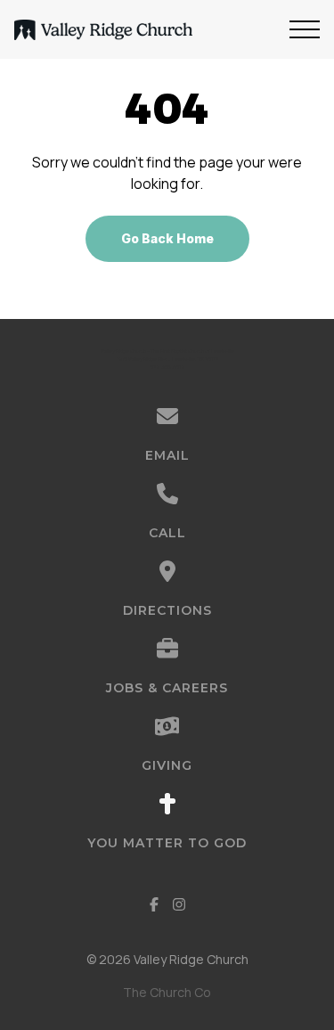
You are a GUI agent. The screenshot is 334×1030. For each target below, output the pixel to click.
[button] (304, 29)
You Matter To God (167, 843)
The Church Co (167, 992)
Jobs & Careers (167, 688)
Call (167, 533)
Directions (167, 610)
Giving (167, 765)
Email (167, 455)
